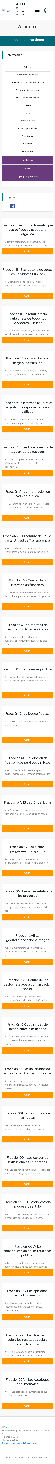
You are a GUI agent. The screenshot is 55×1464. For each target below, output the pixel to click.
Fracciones (36, 40)
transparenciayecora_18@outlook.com (20, 1442)
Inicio (14, 40)
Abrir (27, 251)
